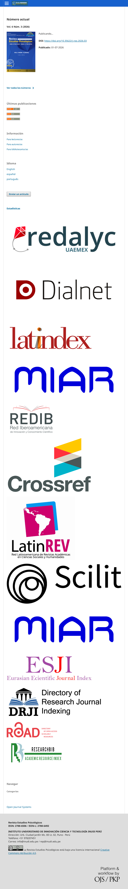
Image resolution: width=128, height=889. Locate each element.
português (12, 179)
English (11, 169)
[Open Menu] (6, 3)
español (11, 174)
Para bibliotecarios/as (17, 149)
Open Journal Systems (19, 806)
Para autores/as (14, 144)
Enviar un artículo (18, 194)
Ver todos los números (19, 87)
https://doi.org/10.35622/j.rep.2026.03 (65, 40)
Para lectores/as (14, 139)
